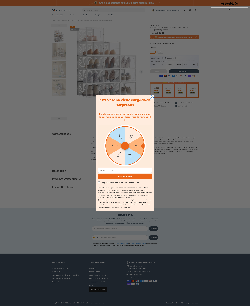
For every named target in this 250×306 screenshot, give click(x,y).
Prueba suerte (125, 176)
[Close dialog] (152, 97)
